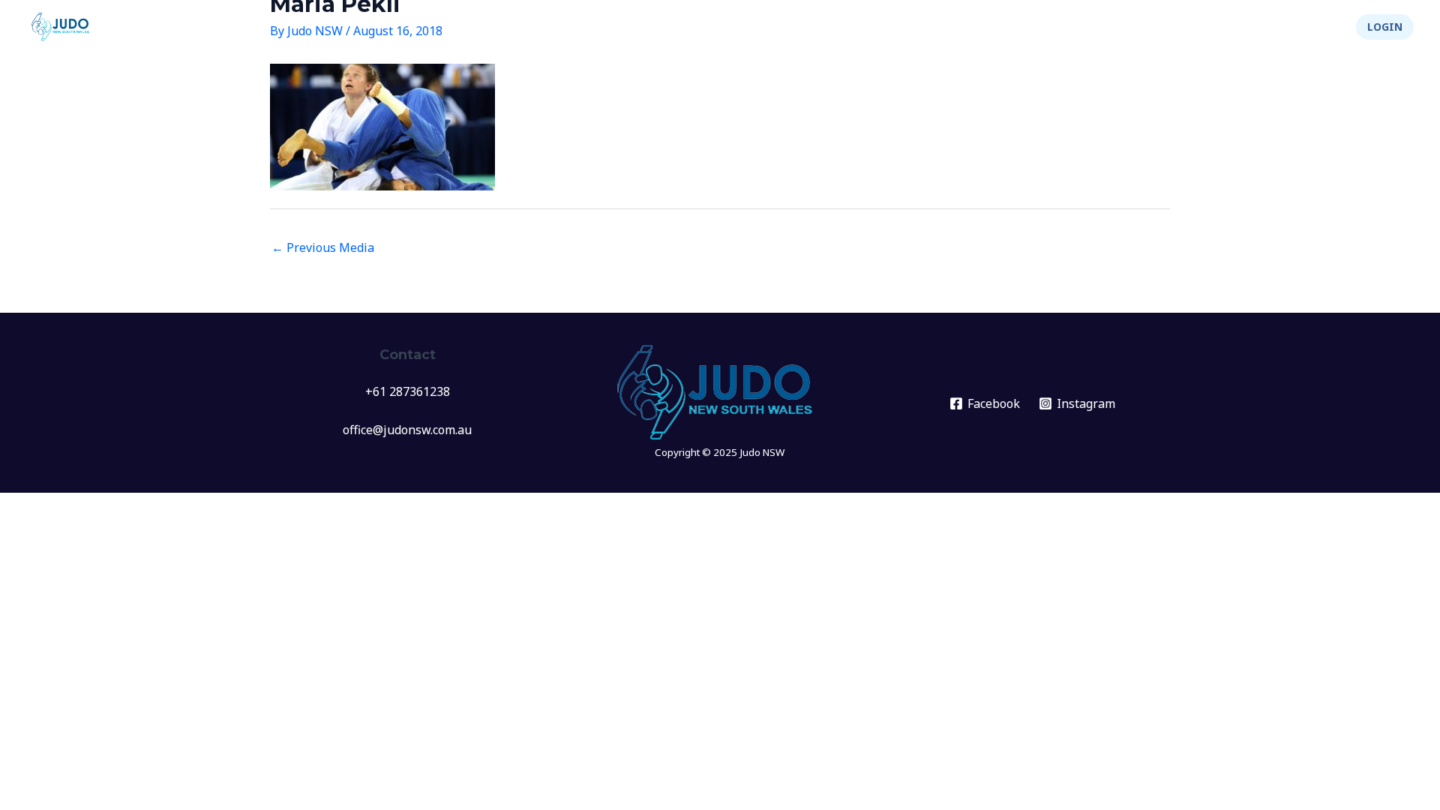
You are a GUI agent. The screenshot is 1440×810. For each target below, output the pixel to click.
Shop (1314, 27)
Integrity (1237, 27)
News (846, 27)
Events (904, 27)
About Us (1148, 27)
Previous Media (323, 247)
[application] (930, 27)
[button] (1385, 27)
